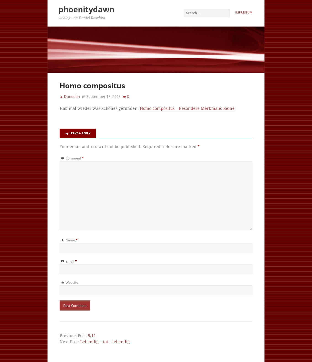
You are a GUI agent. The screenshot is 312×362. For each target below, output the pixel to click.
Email (71, 261)
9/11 (92, 335)
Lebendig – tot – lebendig (105, 342)
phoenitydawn (86, 9)
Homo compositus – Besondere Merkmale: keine (187, 108)
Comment (75, 158)
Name (72, 240)
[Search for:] (207, 13)
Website (72, 282)
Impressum (243, 12)
